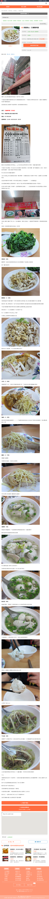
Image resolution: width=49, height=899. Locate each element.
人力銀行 (3, 1)
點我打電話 (25, 803)
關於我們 (28, 880)
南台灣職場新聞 (40, 880)
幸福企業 (6, 874)
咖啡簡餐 (36, 20)
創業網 (6, 878)
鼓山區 (32, 31)
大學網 (6, 876)
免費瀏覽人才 (29, 873)
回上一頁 (12, 841)
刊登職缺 (28, 871)
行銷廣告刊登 (29, 874)
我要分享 (38, 841)
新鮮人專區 (7, 873)
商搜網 (27, 878)
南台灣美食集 (18, 878)
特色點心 (31, 20)
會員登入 (40, 0)
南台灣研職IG (40, 876)
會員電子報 (39, 874)
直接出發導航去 (24, 808)
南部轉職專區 (18, 876)
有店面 (29, 35)
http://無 (29, 50)
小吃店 (23, 20)
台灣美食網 (9, 837)
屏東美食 (27, 20)
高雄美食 (5, 20)
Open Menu (46, 3)
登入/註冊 (23, 6)
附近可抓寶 (9, 20)
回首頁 (7, 6)
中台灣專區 (7, 871)
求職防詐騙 (39, 871)
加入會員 (45, 0)
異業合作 (28, 876)
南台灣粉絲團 (40, 878)
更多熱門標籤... (43, 23)
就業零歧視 (39, 873)
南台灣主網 (39, 6)
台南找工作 (17, 873)
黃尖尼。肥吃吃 (11, 54)
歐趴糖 (6, 880)
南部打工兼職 (18, 874)
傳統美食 (19, 20)
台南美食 (15, 20)
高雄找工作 (17, 871)
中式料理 (40, 20)
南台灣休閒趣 (18, 880)
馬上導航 (42, 39)
